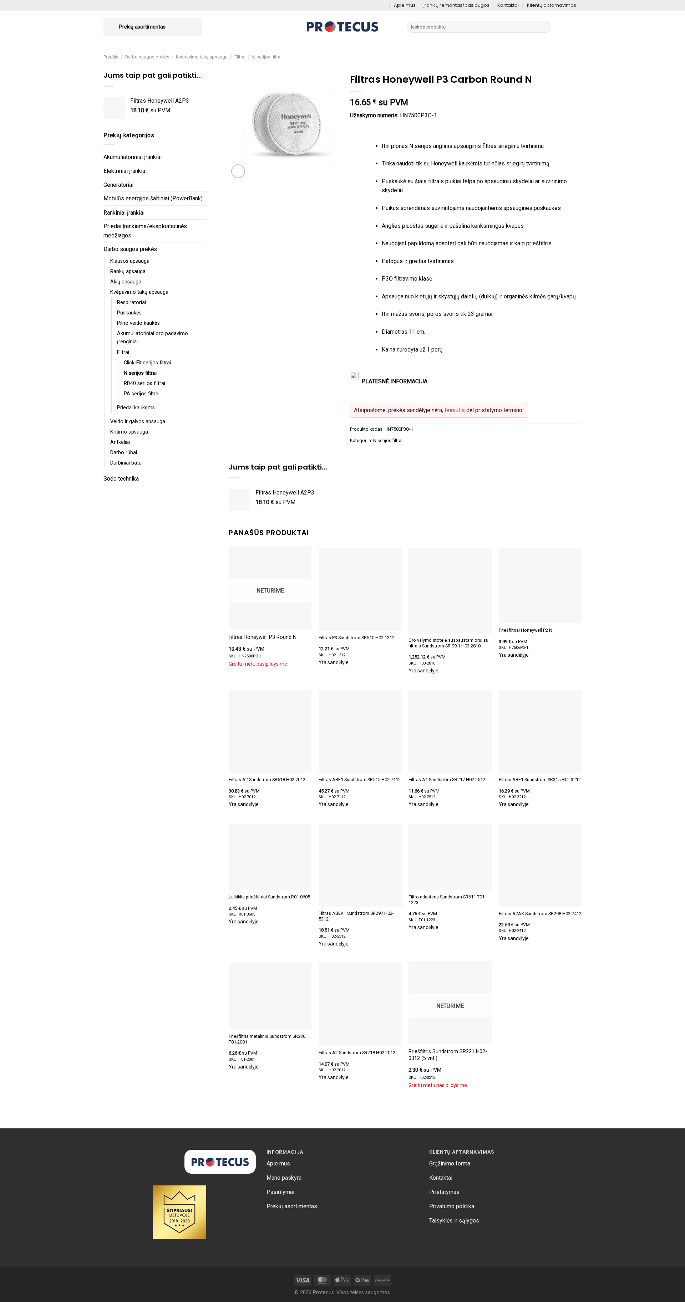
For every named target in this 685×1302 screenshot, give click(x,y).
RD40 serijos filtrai (144, 383)
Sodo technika (121, 478)
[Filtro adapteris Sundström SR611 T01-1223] (450, 857)
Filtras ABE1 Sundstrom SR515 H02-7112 (360, 779)
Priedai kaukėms (136, 408)
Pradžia (110, 57)
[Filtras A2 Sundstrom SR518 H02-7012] (270, 731)
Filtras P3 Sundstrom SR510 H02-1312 (357, 637)
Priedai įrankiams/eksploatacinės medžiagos (145, 231)
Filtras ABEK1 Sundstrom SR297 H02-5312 (356, 916)
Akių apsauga (125, 282)
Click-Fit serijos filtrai (147, 363)
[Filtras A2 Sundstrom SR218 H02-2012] (360, 1004)
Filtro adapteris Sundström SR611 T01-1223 (447, 899)
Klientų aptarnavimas (551, 5)
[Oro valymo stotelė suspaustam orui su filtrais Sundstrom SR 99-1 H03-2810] (450, 590)
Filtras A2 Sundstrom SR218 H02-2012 (357, 1052)
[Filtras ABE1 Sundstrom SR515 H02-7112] (360, 731)
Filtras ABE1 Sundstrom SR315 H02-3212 (540, 779)
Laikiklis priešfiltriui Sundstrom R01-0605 (269, 896)
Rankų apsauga (128, 271)
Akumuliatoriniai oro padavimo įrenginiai (152, 337)
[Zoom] (238, 171)
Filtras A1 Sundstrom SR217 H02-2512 (447, 779)
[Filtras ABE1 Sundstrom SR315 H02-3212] (540, 731)
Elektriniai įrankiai (125, 171)
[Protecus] (342, 26)
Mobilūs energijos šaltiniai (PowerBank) (153, 198)
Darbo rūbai (123, 453)
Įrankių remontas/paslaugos (456, 5)
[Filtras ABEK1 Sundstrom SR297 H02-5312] (360, 865)
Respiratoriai (131, 302)
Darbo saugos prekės (147, 57)
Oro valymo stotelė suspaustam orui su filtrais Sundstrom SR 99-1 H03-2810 (448, 643)
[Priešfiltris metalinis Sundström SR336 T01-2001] (270, 996)
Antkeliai (120, 442)
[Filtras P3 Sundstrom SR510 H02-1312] (360, 589)
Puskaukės (129, 313)
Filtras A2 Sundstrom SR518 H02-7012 (267, 779)
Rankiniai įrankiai (123, 212)
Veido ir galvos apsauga (137, 422)
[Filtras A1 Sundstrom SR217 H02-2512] (450, 731)
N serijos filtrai (266, 57)
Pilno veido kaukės (138, 323)
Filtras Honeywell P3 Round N (262, 637)
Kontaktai (508, 5)
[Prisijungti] (563, 27)
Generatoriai (118, 184)
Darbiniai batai (126, 463)
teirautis (455, 410)
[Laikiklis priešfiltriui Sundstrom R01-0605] (270, 857)
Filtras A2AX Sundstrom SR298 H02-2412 (540, 913)
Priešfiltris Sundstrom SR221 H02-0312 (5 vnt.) (448, 1055)
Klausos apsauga (129, 261)
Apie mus (405, 5)
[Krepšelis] (578, 27)
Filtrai (239, 57)
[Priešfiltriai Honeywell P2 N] (540, 585)
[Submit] (544, 27)
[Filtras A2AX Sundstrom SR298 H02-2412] (540, 865)
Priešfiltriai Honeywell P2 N (525, 630)
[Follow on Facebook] (383, 5)
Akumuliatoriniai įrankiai (132, 157)
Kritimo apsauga (129, 432)
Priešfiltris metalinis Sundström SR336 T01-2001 (267, 1039)
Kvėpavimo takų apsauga (202, 57)
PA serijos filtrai (141, 394)
